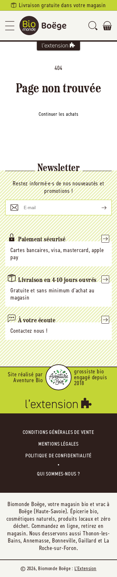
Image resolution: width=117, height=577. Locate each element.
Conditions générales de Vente (58, 432)
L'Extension (85, 568)
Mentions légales (58, 443)
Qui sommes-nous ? (58, 473)
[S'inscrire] (99, 207)
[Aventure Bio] (59, 377)
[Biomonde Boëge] (43, 25)
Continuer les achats (59, 114)
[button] (9, 25)
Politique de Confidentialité (58, 455)
